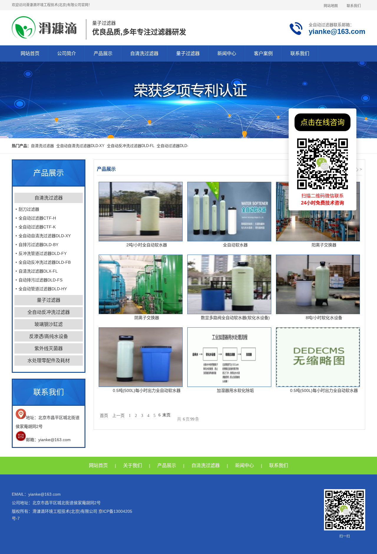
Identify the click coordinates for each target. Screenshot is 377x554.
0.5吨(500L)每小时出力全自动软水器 (147, 390)
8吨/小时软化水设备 (324, 317)
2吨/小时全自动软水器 (146, 245)
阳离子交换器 (324, 245)
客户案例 (263, 53)
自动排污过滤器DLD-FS (40, 280)
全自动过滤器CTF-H (37, 218)
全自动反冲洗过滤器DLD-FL (130, 146)
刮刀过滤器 (29, 209)
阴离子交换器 (146, 317)
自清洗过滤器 (144, 53)
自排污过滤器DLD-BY (38, 244)
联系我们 (354, 6)
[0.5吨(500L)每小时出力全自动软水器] (141, 357)
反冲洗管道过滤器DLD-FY (43, 253)
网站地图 (331, 6)
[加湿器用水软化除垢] (229, 357)
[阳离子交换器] (318, 211)
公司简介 (66, 53)
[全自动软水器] (229, 211)
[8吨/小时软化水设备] (318, 284)
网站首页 (30, 53)
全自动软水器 (235, 245)
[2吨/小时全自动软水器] (141, 211)
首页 (104, 415)
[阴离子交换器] (141, 284)
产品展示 (103, 53)
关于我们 (132, 465)
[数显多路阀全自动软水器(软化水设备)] (229, 284)
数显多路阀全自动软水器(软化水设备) (235, 317)
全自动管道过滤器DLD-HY (43, 288)
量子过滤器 (188, 53)
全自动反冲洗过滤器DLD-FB (45, 262)
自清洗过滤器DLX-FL (38, 271)
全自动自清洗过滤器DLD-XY (80, 146)
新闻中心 (226, 53)
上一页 (118, 415)
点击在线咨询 (322, 122)
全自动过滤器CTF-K (37, 227)
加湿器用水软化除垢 (235, 390)
